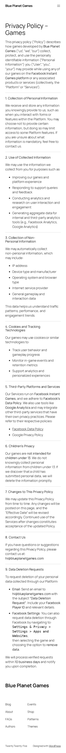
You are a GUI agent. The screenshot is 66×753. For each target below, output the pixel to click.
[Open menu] (58, 6)
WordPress (55, 746)
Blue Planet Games (19, 6)
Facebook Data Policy (27, 429)
